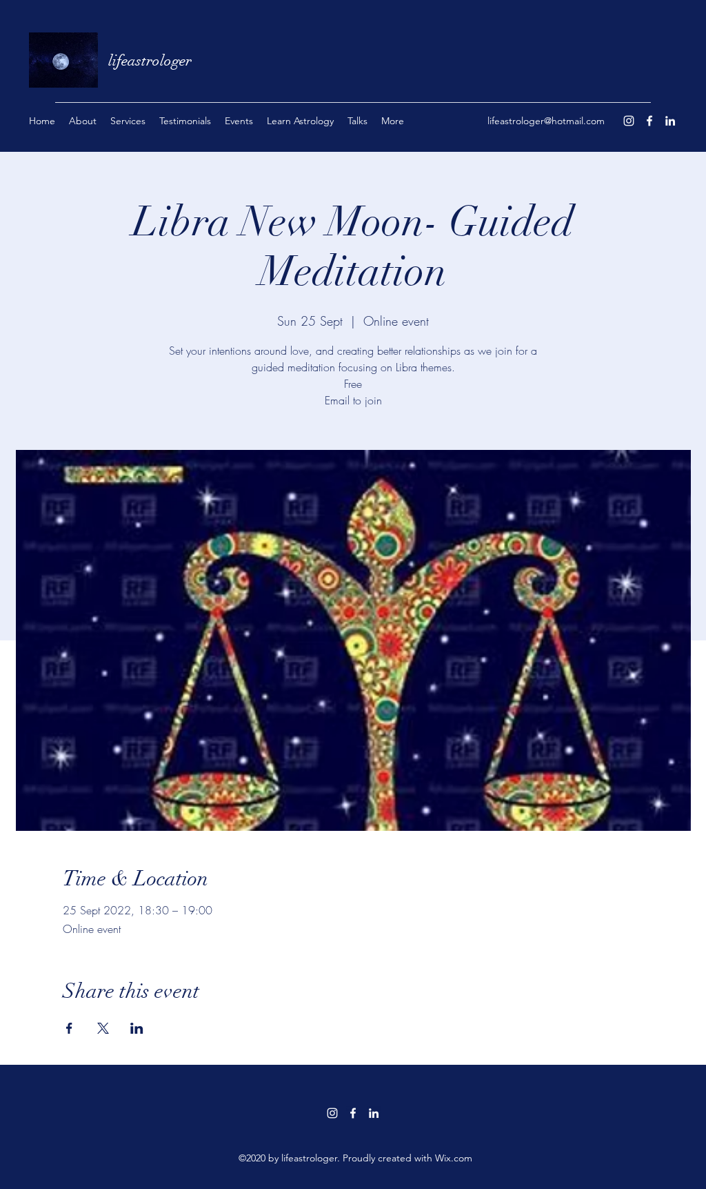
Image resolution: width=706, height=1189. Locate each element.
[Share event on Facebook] (69, 1028)
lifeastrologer (150, 60)
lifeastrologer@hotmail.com (546, 121)
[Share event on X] (103, 1028)
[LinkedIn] (670, 121)
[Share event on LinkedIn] (136, 1028)
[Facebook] (649, 121)
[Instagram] (629, 121)
